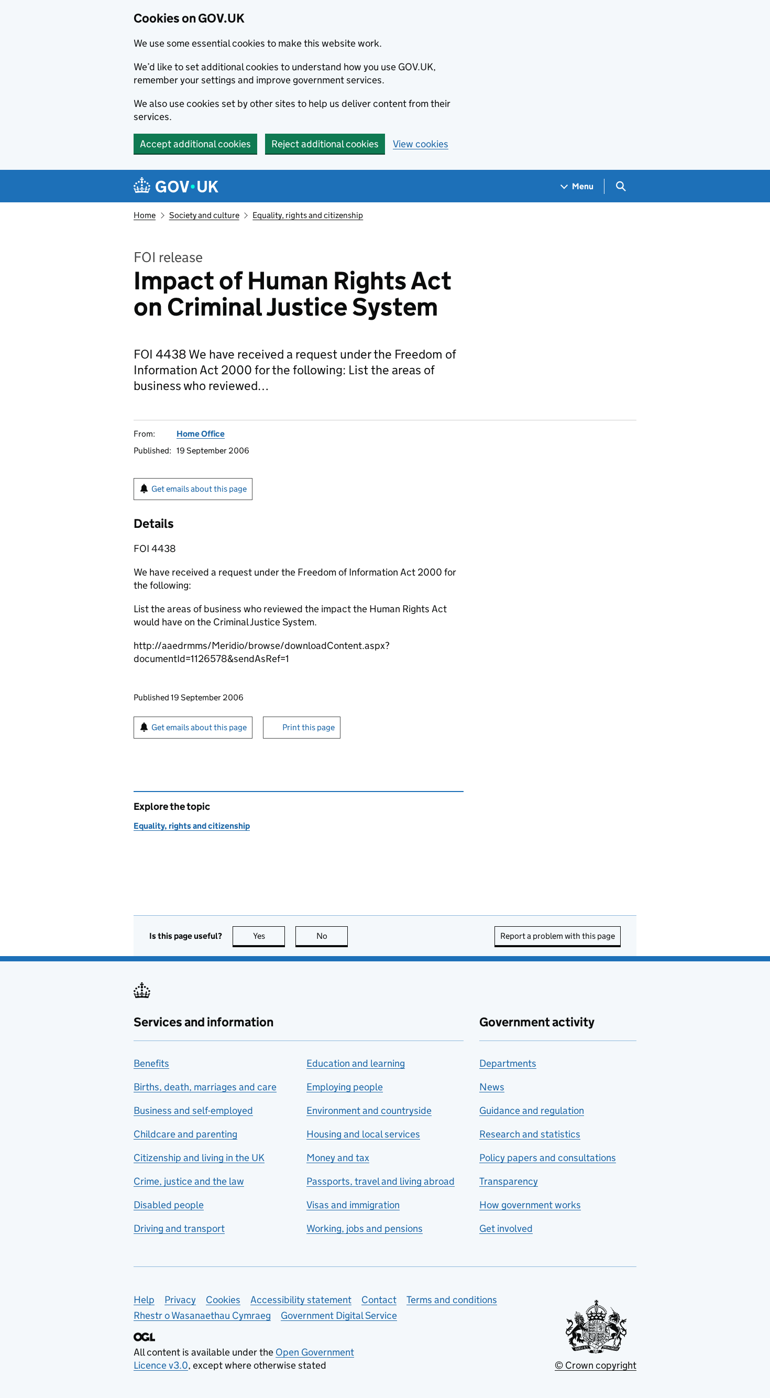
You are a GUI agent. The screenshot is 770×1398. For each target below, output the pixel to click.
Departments (507, 1063)
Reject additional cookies (325, 144)
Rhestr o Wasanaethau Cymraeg (202, 1315)
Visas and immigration (353, 1205)
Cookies (223, 1300)
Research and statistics (529, 1134)
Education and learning (355, 1063)
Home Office (201, 434)
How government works (530, 1205)
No (332, 936)
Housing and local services (363, 1134)
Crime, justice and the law (189, 1181)
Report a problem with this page (557, 936)
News (491, 1087)
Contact (379, 1300)
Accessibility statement (300, 1300)
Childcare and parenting (185, 1134)
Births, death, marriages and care (205, 1087)
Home (145, 215)
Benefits (151, 1063)
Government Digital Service (339, 1315)
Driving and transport (179, 1228)
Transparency (508, 1181)
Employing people (344, 1087)
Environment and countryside (369, 1110)
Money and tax (337, 1158)
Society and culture (204, 215)
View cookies (420, 144)
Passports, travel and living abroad (380, 1181)
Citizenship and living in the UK (199, 1158)
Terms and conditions (451, 1300)
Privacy (180, 1300)
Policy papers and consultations (547, 1158)
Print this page (308, 727)
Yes (269, 936)
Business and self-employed (193, 1110)
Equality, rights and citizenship (307, 215)
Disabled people (169, 1205)
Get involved (506, 1228)
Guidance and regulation (531, 1110)
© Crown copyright (595, 1365)
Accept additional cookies (195, 144)
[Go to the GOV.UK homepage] (176, 186)
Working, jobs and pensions (364, 1228)
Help (144, 1300)
